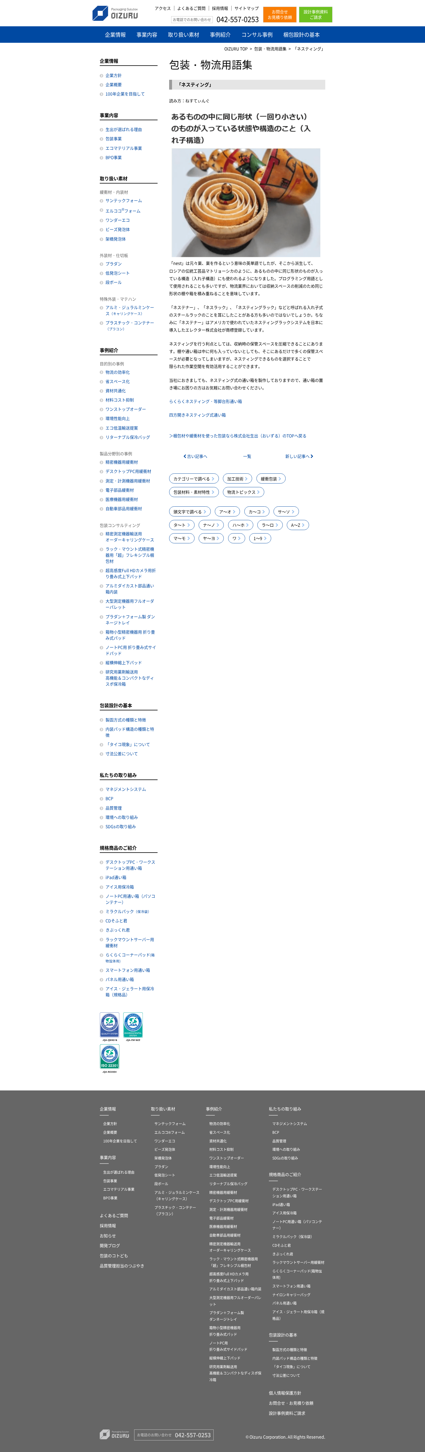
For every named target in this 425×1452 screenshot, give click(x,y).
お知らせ (108, 1235)
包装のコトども (114, 1255)
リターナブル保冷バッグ (128, 437)
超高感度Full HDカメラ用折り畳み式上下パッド (131, 573)
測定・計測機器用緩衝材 (128, 481)
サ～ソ (284, 511)
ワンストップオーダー (126, 409)
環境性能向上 (118, 418)
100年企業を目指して (125, 94)
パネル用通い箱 (120, 979)
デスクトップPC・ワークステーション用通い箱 (130, 865)
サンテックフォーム (124, 200)
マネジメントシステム (126, 789)
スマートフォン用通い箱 (128, 970)
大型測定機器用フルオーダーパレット (130, 604)
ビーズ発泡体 (118, 229)
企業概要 (114, 84)
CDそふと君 (116, 920)
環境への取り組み (122, 817)
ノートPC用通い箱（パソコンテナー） (130, 899)
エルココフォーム (123, 210)
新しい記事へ (298, 456)
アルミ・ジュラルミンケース (130, 310)
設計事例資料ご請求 (316, 14)
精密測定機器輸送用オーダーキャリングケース (130, 536)
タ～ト (179, 525)
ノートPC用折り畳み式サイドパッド (228, 1346)
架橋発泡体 (116, 239)
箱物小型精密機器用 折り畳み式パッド (130, 635)
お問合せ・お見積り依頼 (291, 1403)
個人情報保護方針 (285, 1393)
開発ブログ (110, 1245)
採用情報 (220, 8)
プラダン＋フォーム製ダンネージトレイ (226, 1316)
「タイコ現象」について (128, 744)
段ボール (114, 282)
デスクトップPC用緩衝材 (128, 471)
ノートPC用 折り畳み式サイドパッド (131, 650)
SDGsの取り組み (121, 826)
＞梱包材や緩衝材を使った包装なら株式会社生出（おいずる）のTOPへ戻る (237, 435)
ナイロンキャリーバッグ (291, 1294)
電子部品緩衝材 (120, 490)
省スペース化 (118, 381)
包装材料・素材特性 (191, 492)
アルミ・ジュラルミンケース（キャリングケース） (176, 1195)
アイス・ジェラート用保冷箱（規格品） (130, 991)
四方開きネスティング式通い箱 (197, 415)
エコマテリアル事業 (124, 148)
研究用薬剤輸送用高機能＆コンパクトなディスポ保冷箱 (130, 678)
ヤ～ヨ (209, 538)
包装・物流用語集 (270, 48)
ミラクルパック (128, 911)
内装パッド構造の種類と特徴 (130, 732)
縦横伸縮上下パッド (124, 662)
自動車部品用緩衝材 (124, 508)
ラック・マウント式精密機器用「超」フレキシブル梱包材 (130, 555)
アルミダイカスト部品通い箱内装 (130, 588)
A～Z (295, 525)
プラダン (114, 263)
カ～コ (255, 511)
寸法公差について (122, 753)
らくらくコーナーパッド (130, 957)
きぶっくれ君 (118, 930)
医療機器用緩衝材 (122, 499)
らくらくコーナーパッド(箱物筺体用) (297, 1274)
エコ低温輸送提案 (122, 428)
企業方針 (114, 75)
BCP (109, 798)
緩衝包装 (269, 478)
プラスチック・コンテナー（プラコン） (175, 1210)
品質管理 (114, 808)
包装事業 (114, 138)
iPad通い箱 (116, 877)
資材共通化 (116, 390)
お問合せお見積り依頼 (280, 14)
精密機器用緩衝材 (122, 462)
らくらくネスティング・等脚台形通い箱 (205, 401)
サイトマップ (246, 8)
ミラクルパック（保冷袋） (293, 1236)
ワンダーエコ (118, 220)
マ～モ (179, 538)
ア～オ (225, 511)
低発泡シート (118, 273)
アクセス (163, 8)
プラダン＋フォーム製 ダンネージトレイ (130, 619)
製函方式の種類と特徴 (126, 720)
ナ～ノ (209, 525)
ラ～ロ (268, 525)
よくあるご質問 (191, 8)
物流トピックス (241, 492)
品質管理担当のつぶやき (122, 1265)
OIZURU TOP (236, 48)
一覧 (247, 456)
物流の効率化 (118, 372)
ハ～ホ (238, 525)
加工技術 (235, 478)
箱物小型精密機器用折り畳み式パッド (225, 1331)
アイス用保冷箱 (120, 887)
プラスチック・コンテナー (130, 325)
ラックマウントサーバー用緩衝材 (130, 942)
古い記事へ (196, 456)
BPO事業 (114, 157)
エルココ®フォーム (169, 1132)
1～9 (258, 538)
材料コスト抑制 (120, 400)
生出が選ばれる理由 (124, 129)
